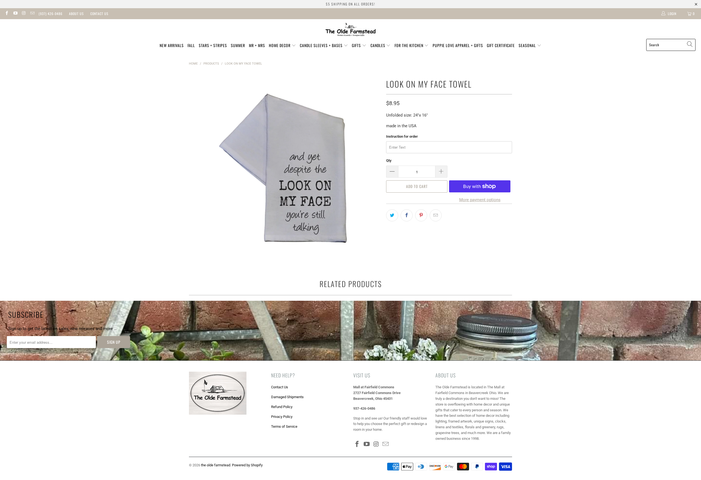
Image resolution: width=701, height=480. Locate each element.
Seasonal (528, 45)
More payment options (480, 199)
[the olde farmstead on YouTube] (15, 14)
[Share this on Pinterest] (421, 215)
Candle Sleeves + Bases (322, 45)
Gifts (357, 45)
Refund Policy (281, 407)
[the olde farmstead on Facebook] (6, 14)
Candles (378, 45)
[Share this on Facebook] (407, 215)
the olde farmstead (215, 465)
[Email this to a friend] (436, 215)
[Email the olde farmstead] (32, 14)
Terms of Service (284, 426)
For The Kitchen (409, 45)
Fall (191, 45)
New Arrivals (172, 45)
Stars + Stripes (213, 45)
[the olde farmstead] (351, 30)
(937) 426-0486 (50, 13)
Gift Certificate (501, 45)
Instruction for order (402, 136)
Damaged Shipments (287, 397)
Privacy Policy (281, 417)
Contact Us (99, 13)
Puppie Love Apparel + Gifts (458, 45)
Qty (389, 160)
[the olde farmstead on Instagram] (23, 14)
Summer (238, 45)
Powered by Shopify (247, 465)
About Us (76, 13)
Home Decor (280, 45)
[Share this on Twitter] (392, 215)
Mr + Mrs (257, 45)
